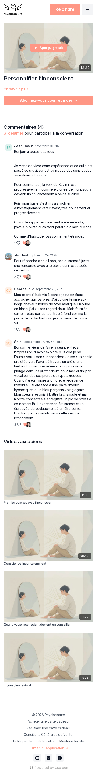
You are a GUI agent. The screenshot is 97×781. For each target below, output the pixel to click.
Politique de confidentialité (34, 741)
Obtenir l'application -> (49, 748)
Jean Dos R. (24, 146)
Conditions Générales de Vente (48, 735)
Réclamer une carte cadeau (48, 728)
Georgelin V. (24, 289)
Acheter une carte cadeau (48, 721)
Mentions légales (72, 741)
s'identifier (13, 133)
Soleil (19, 342)
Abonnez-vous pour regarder (46, 100)
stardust (21, 255)
